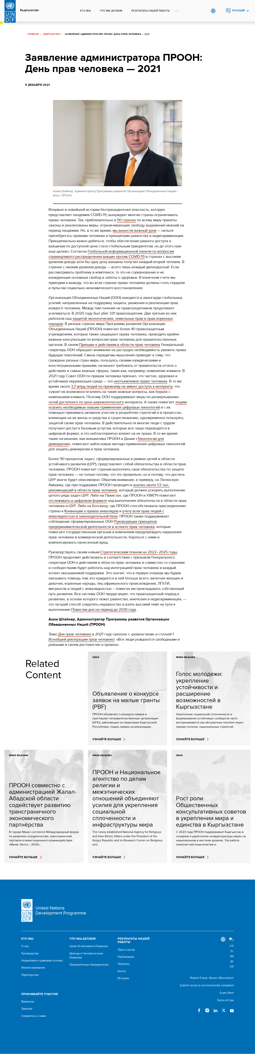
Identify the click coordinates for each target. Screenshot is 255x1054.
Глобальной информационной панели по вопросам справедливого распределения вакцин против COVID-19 (111, 253)
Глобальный (213, 10)
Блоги (122, 971)
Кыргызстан (29, 10)
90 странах (126, 220)
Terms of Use (225, 1000)
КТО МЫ (85, 10)
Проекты (123, 964)
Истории (123, 978)
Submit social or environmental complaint (207, 985)
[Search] (231, 953)
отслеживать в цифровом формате (78, 500)
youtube (232, 1010)
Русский (238, 10)
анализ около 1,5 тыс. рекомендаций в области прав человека (109, 487)
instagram (207, 1010)
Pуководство (30, 953)
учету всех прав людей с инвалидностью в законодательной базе (106, 513)
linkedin (215, 1010)
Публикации (126, 957)
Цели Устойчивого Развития (88, 946)
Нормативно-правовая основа (42, 960)
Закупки (26, 1009)
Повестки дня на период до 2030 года (103, 609)
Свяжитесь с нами (33, 1016)
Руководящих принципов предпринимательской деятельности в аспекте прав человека (103, 524)
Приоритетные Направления (88, 965)
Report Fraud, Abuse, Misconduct (212, 978)
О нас (25, 946)
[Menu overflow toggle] (177, 10)
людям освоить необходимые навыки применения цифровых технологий (118, 404)
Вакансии (27, 1002)
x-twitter (224, 1010)
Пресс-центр (126, 950)
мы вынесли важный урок (134, 230)
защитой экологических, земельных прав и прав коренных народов (111, 321)
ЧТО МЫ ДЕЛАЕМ (111, 10)
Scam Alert (227, 993)
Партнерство (30, 975)
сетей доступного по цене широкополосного (86, 402)
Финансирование (33, 968)
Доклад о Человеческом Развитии (86, 955)
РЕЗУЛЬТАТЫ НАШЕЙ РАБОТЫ (150, 10)
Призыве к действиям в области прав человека (119, 344)
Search (220, 10)
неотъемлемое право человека (140, 381)
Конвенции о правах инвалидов (91, 511)
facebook (199, 1010)
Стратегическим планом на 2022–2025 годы (138, 552)
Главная (33, 34)
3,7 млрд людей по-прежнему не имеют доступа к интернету (121, 386)
